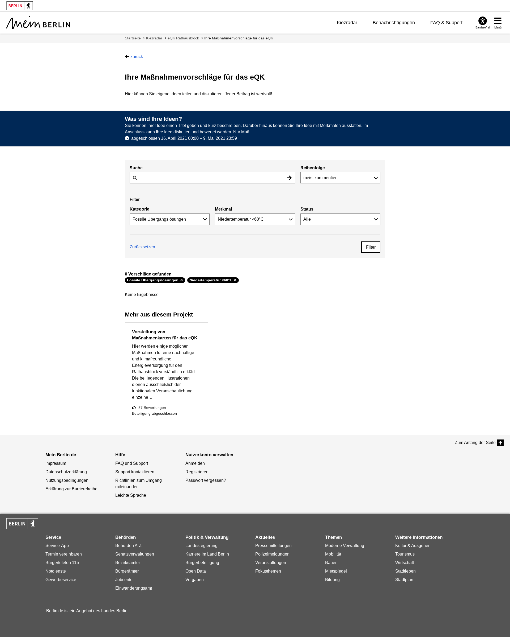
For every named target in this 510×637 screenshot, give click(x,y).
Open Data (195, 571)
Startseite (133, 38)
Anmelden (195, 463)
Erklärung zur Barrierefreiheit (72, 489)
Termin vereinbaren (63, 554)
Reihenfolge (312, 168)
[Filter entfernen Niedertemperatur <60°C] (235, 280)
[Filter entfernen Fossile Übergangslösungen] (181, 280)
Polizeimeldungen (272, 554)
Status (306, 209)
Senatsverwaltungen (134, 554)
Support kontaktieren (134, 472)
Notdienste (55, 571)
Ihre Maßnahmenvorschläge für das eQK (238, 38)
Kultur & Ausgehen (413, 545)
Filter (371, 247)
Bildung (332, 579)
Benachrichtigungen (394, 22)
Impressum (55, 463)
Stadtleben (405, 571)
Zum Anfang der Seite (475, 442)
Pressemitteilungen (273, 545)
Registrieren (197, 472)
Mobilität (333, 554)
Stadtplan (404, 579)
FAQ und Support (131, 463)
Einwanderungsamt (133, 588)
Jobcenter (124, 579)
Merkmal (223, 209)
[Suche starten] (289, 177)
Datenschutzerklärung (66, 472)
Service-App (57, 545)
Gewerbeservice (60, 579)
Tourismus (405, 554)
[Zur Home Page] (38, 22)
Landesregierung (201, 545)
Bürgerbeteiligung (202, 562)
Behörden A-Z (128, 545)
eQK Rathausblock (183, 38)
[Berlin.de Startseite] (22, 523)
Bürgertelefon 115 (62, 562)
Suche (136, 168)
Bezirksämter (127, 562)
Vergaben (194, 579)
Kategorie (139, 209)
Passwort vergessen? (205, 480)
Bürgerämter (127, 571)
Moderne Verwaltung (344, 545)
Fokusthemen (268, 571)
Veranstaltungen (270, 562)
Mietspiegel (336, 571)
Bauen (331, 562)
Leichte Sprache (130, 495)
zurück (136, 56)
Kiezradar (347, 22)
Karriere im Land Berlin (207, 554)
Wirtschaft (404, 562)
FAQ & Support (446, 22)
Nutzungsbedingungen (66, 480)
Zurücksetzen (142, 247)
